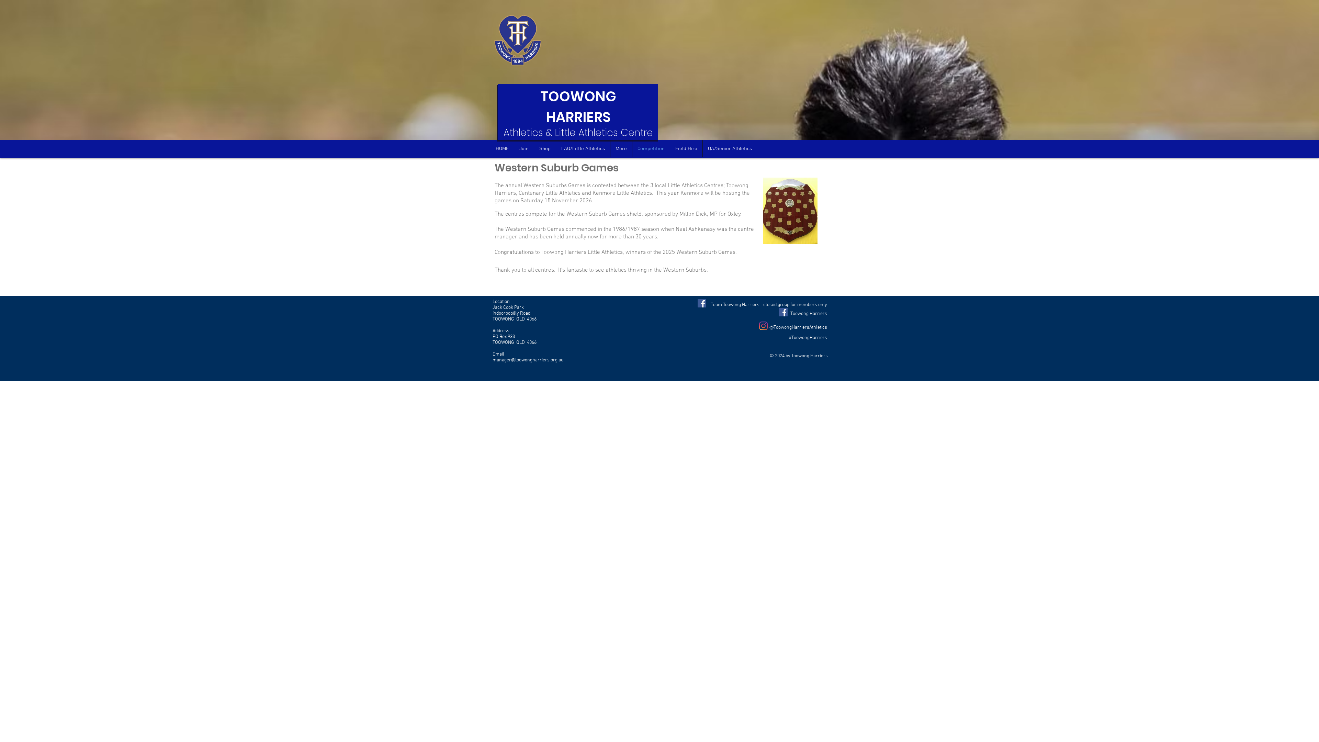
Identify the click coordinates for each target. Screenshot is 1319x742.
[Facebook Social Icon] (702, 303)
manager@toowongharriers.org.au (528, 360)
